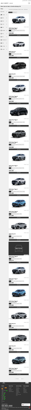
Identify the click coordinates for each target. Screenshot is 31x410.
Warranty (17, 389)
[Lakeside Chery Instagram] (30, 0)
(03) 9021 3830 (25, 0)
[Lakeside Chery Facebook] (29, 0)
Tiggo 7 (3, 391)
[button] (29, 3)
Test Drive (10, 390)
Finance (10, 388)
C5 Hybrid (3, 401)
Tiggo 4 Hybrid (4, 390)
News (24, 388)
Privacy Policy (25, 392)
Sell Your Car (11, 389)
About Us (24, 387)
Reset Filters (10, 12)
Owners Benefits (11, 391)
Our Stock (10, 387)
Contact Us (25, 389)
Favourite (25, 50)
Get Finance (19, 35)
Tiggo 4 (3, 389)
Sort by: (22, 9)
